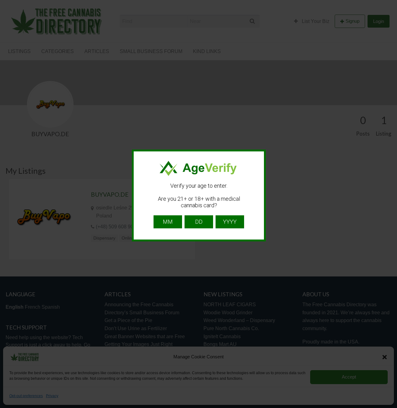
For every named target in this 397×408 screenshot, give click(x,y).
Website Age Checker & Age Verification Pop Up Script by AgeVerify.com (389, 406)
